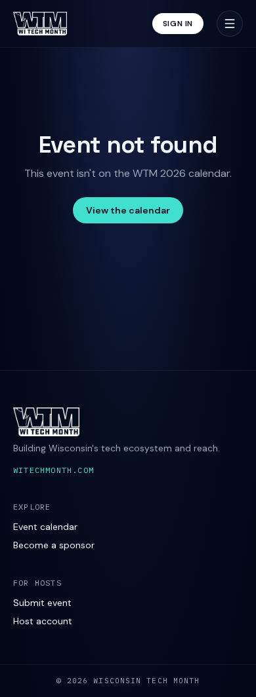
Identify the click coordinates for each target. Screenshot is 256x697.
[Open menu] (230, 23)
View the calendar (128, 210)
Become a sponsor (54, 545)
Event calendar (45, 527)
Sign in (178, 23)
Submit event (42, 603)
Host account (42, 621)
